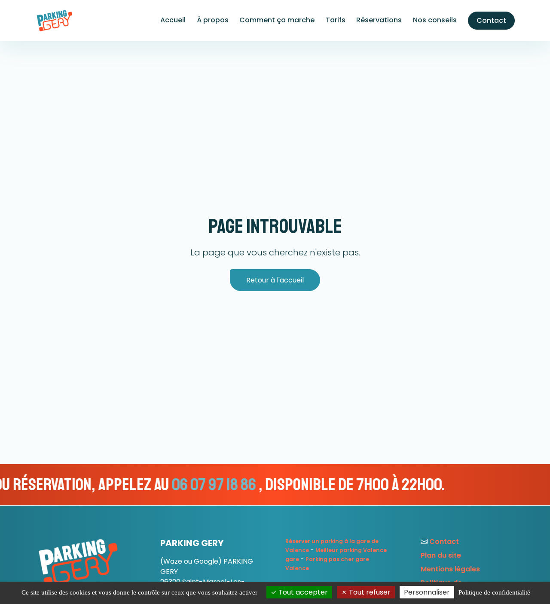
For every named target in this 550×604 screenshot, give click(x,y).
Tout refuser (369, 592)
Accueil (173, 20)
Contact (491, 20)
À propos (213, 20)
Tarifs (335, 20)
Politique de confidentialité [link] (494, 592)
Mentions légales (450, 569)
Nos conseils (435, 20)
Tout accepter (302, 592)
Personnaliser (427, 592)
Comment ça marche (277, 20)
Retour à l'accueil (275, 280)
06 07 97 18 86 (182, 484)
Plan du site (441, 555)
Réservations (379, 20)
